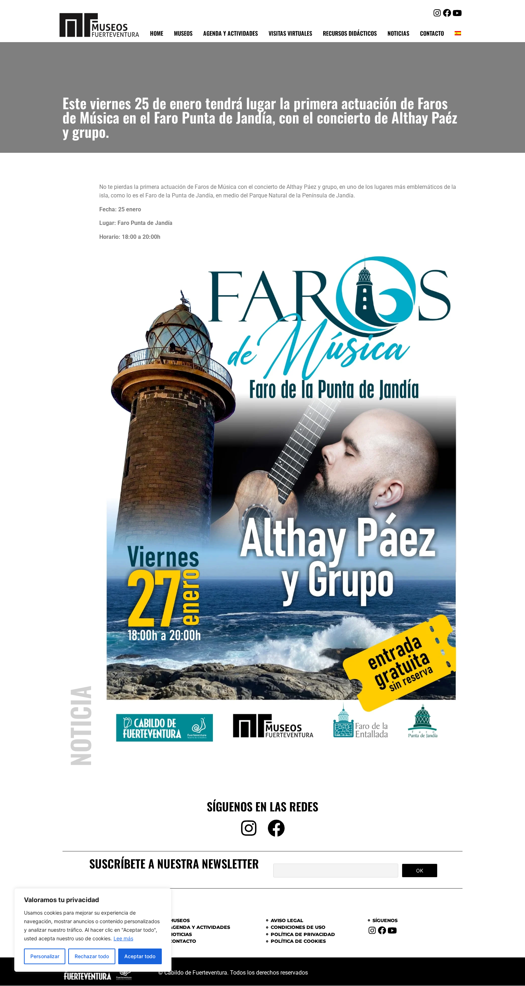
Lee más (123, 938)
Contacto (432, 33)
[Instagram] (437, 13)
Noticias (398, 33)
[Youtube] (457, 13)
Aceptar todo (139, 956)
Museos (183, 33)
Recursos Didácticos (350, 33)
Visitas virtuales (290, 33)
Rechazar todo (92, 956)
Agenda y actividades (230, 33)
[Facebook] (447, 13)
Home (156, 33)
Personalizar (44, 956)
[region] (92, 930)
